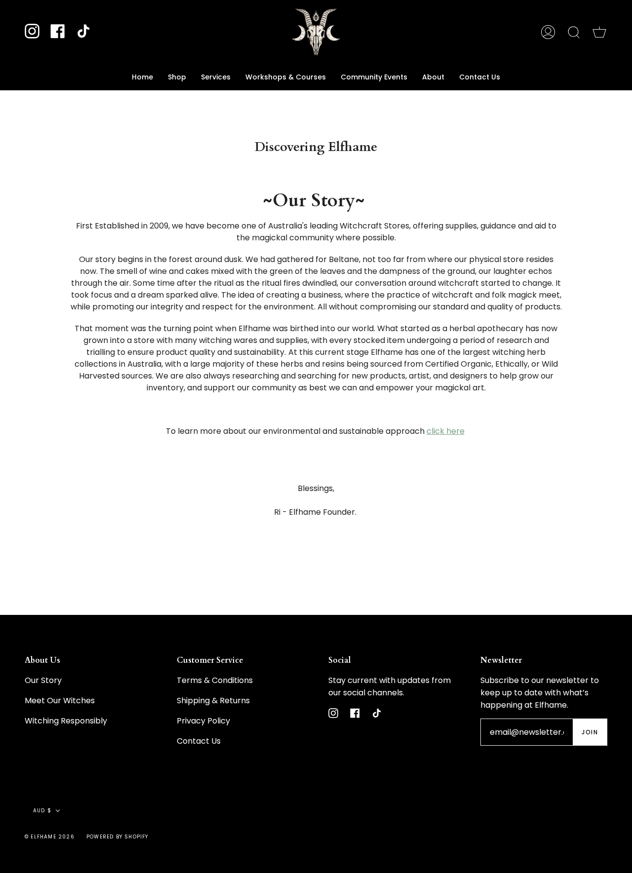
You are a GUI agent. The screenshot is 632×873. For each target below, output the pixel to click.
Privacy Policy (203, 720)
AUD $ (42, 810)
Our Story (43, 680)
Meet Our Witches (60, 700)
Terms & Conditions (215, 680)
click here (446, 431)
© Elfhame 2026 (50, 836)
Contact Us (199, 741)
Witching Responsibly (66, 720)
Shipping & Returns (213, 700)
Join (590, 732)
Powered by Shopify (117, 836)
